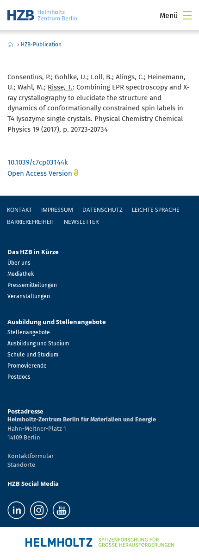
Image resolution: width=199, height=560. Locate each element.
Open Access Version (39, 173)
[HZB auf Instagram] (39, 510)
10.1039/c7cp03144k (37, 162)
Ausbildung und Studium (38, 343)
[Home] (42, 15)
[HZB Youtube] (61, 510)
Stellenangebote (28, 332)
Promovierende (27, 366)
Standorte (21, 464)
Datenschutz (102, 210)
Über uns (19, 263)
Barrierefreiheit (31, 222)
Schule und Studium (32, 354)
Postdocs (19, 377)
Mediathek (20, 274)
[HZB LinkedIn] (16, 510)
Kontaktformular (30, 455)
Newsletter (81, 222)
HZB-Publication (41, 44)
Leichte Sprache (156, 210)
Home (10, 44)
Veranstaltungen (28, 296)
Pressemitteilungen (32, 285)
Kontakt (19, 210)
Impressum (57, 210)
